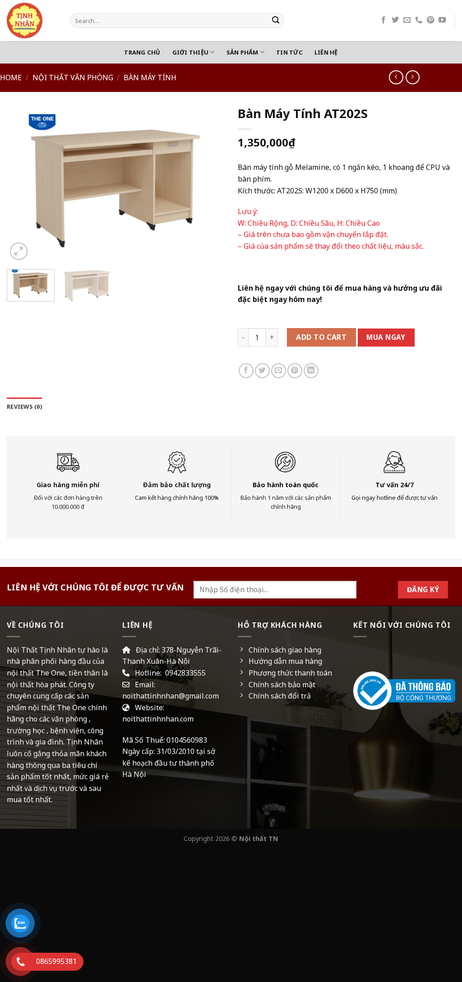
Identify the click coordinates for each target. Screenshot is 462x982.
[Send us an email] (407, 20)
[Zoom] (19, 251)
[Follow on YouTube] (442, 20)
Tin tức (289, 52)
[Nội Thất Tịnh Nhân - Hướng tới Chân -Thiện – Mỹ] (31, 20)
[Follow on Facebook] (383, 20)
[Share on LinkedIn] (311, 370)
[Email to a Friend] (278, 370)
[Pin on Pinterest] (294, 370)
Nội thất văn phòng (72, 77)
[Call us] (418, 20)
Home (11, 77)
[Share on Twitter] (262, 370)
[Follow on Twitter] (395, 20)
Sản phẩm (242, 52)
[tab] (24, 406)
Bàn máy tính (150, 77)
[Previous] (22, 184)
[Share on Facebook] (246, 370)
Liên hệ (326, 52)
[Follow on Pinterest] (430, 20)
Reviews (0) (24, 406)
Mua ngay (386, 337)
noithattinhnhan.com (158, 719)
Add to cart (321, 337)
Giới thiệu (190, 52)
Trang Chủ (142, 52)
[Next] (208, 184)
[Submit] (275, 20)
